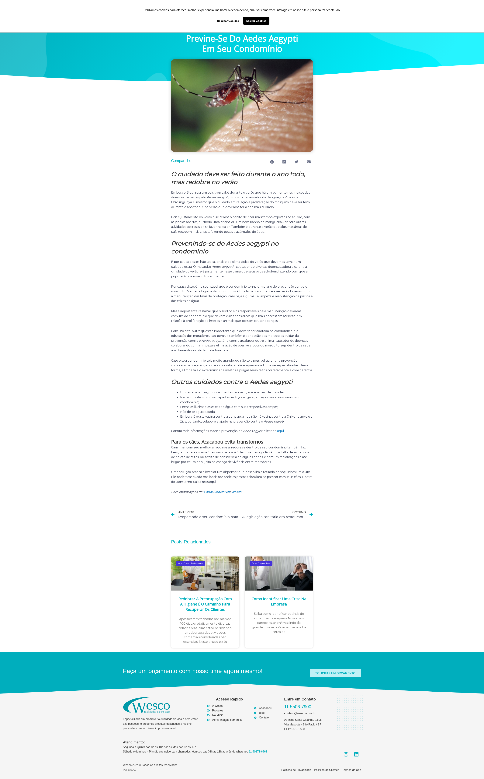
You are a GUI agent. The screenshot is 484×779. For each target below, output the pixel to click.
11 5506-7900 (297, 706)
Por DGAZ (129, 769)
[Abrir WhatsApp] (474, 769)
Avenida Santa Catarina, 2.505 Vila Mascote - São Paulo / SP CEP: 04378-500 (303, 724)
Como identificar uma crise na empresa (279, 601)
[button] (272, 162)
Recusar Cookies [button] (228, 20)
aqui (280, 431)
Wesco (236, 492)
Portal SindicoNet (217, 492)
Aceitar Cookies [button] (256, 20)
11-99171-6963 (258, 751)
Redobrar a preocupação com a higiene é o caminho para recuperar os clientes (205, 604)
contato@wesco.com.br (300, 713)
